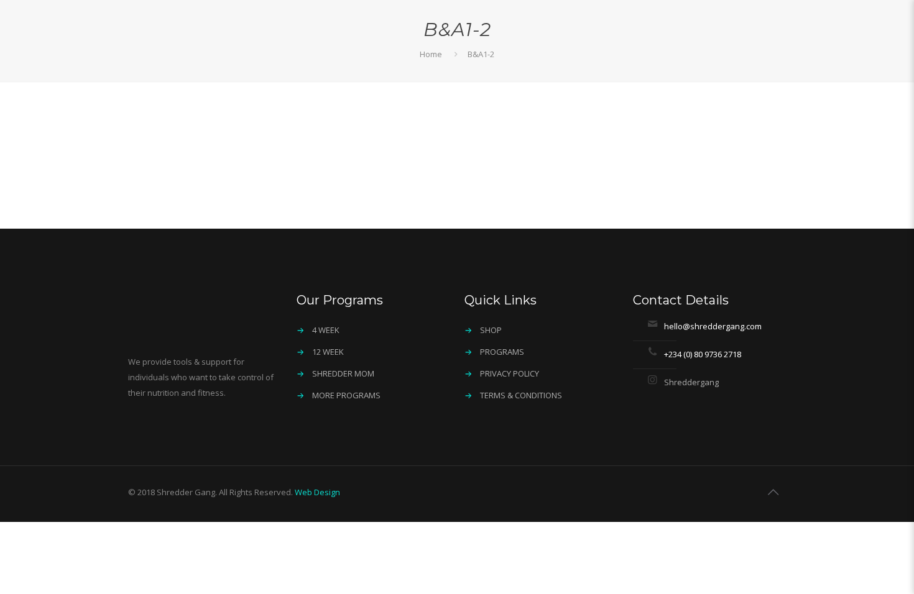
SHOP (491, 330)
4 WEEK (325, 330)
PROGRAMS (502, 351)
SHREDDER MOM (343, 373)
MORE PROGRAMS (346, 395)
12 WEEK (328, 351)
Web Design (317, 492)
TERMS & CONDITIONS (521, 395)
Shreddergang (691, 382)
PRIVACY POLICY (509, 373)
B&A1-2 (481, 54)
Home (431, 54)
